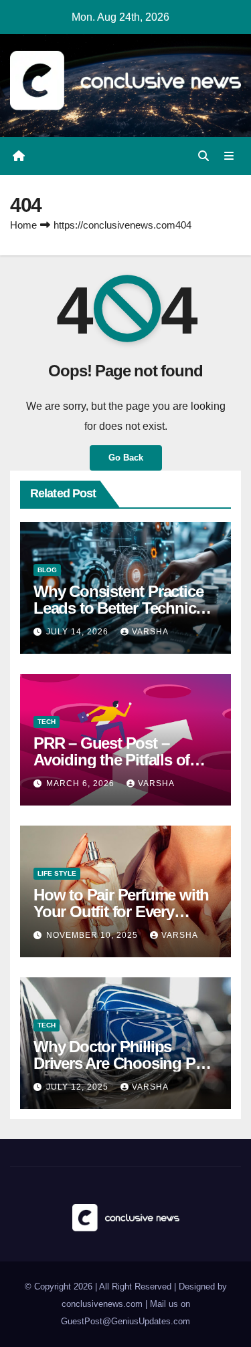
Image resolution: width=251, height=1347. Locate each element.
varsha (150, 631)
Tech (46, 721)
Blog (47, 570)
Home (23, 225)
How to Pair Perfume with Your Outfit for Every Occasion (121, 911)
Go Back (125, 458)
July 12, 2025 (78, 1087)
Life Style (56, 873)
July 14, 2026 (78, 631)
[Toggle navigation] (229, 156)
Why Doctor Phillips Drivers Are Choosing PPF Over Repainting (123, 1063)
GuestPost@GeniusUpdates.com (125, 1321)
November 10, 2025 (93, 935)
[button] (203, 156)
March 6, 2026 (81, 783)
